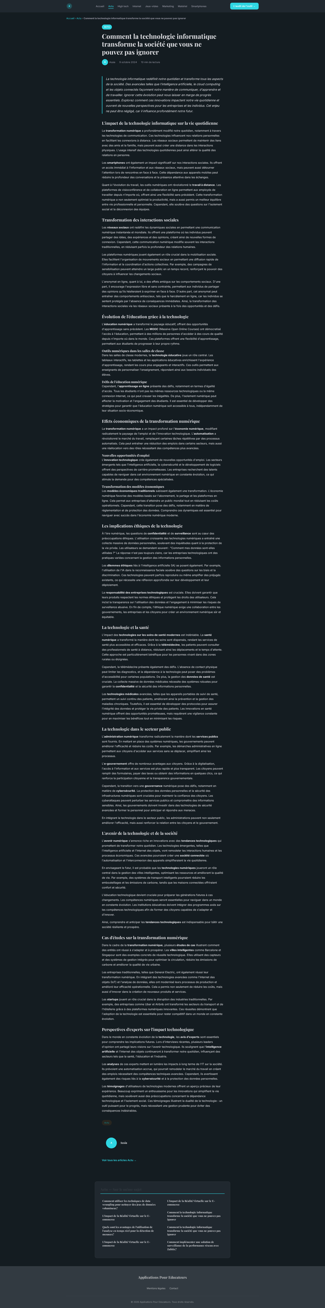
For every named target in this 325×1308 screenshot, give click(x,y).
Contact (173, 1288)
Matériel (182, 6)
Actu (111, 6)
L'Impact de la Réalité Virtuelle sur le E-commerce (126, 1217)
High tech (123, 6)
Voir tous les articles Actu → (119, 1160)
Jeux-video (151, 6)
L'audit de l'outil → (244, 6)
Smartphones (199, 6)
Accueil (100, 6)
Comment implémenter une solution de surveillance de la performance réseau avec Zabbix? (193, 1245)
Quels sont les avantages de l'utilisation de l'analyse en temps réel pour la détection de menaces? (128, 1230)
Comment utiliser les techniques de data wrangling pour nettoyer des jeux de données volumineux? (129, 1204)
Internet (137, 6)
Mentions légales (156, 1288)
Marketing (168, 6)
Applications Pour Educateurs (162, 1277)
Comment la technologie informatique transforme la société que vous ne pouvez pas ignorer (194, 1216)
